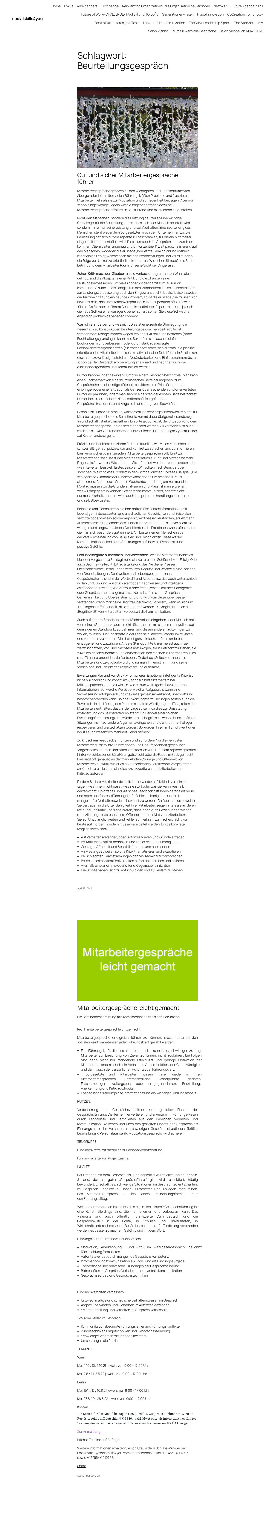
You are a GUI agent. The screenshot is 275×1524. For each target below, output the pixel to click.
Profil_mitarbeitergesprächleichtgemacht (108, 1029)
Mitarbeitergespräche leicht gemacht (128, 1007)
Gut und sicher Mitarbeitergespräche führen (128, 178)
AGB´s (171, 1423)
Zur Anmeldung (89, 1431)
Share (81, 1465)
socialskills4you (27, 18)
